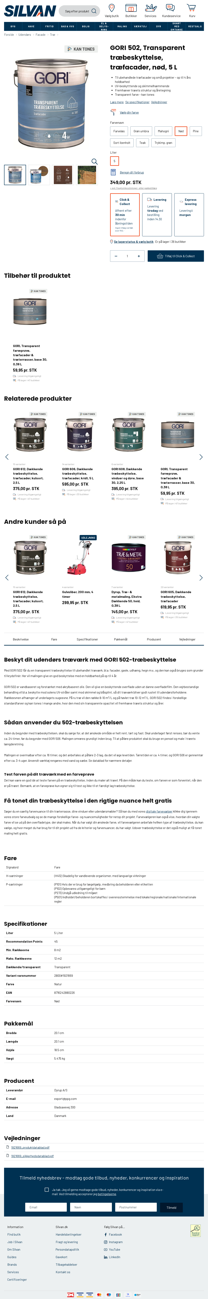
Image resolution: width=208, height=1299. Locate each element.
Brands (12, 1264)
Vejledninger (187, 639)
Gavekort (61, 1257)
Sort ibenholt (121, 142)
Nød (181, 131)
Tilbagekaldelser (66, 1264)
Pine (196, 131)
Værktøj (140, 26)
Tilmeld (171, 1207)
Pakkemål (120, 639)
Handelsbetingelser (68, 1234)
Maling (122, 26)
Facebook (115, 1234)
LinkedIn (114, 1257)
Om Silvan (13, 1249)
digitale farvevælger (159, 811)
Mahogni (163, 131)
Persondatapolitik (67, 1249)
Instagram (116, 1242)
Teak (142, 142)
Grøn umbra (141, 131)
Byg (13, 26)
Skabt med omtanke (177, 26)
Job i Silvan (14, 1242)
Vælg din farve (129, 112)
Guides (11, 1257)
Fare (54, 639)
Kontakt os (63, 1272)
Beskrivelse (21, 639)
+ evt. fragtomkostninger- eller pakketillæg (133, 188)
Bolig (86, 26)
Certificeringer (17, 1279)
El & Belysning (104, 26)
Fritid (49, 26)
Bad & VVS (67, 26)
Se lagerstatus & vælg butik (134, 241)
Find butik (14, 1234)
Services (13, 1272)
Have (31, 26)
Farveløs (119, 131)
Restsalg (195, 26)
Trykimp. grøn (163, 142)
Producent (154, 639)
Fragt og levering (67, 1242)
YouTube (114, 1249)
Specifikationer (87, 639)
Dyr (158, 26)
